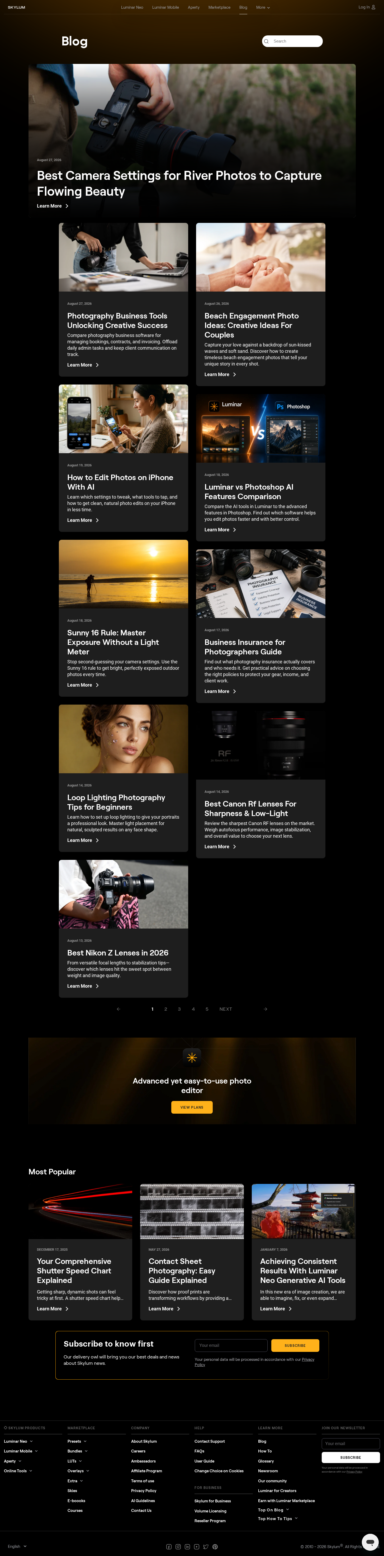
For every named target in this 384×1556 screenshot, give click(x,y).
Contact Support (210, 1441)
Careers (138, 1451)
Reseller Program (210, 1520)
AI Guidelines (143, 1500)
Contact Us (141, 1510)
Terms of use (142, 1480)
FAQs (199, 1451)
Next (226, 1009)
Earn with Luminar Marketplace (286, 1500)
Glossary (266, 1461)
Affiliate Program (146, 1470)
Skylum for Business (213, 1500)
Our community (272, 1480)
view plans (192, 1107)
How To (265, 1451)
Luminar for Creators (277, 1490)
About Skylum (144, 1441)
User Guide (204, 1461)
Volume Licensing (210, 1510)
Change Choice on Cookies (219, 1470)
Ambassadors (143, 1461)
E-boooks (76, 1500)
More (260, 7)
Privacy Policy (144, 1490)
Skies (72, 1490)
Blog (262, 1441)
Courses (75, 1510)
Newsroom (268, 1470)
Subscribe (295, 1345)
